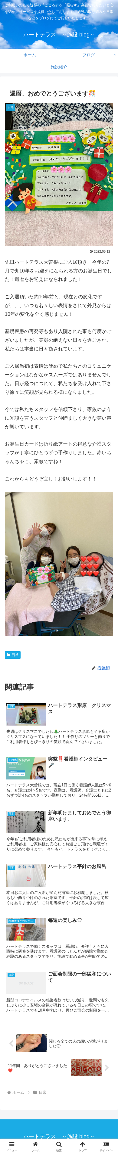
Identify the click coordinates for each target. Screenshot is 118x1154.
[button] (106, 920)
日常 (15, 655)
